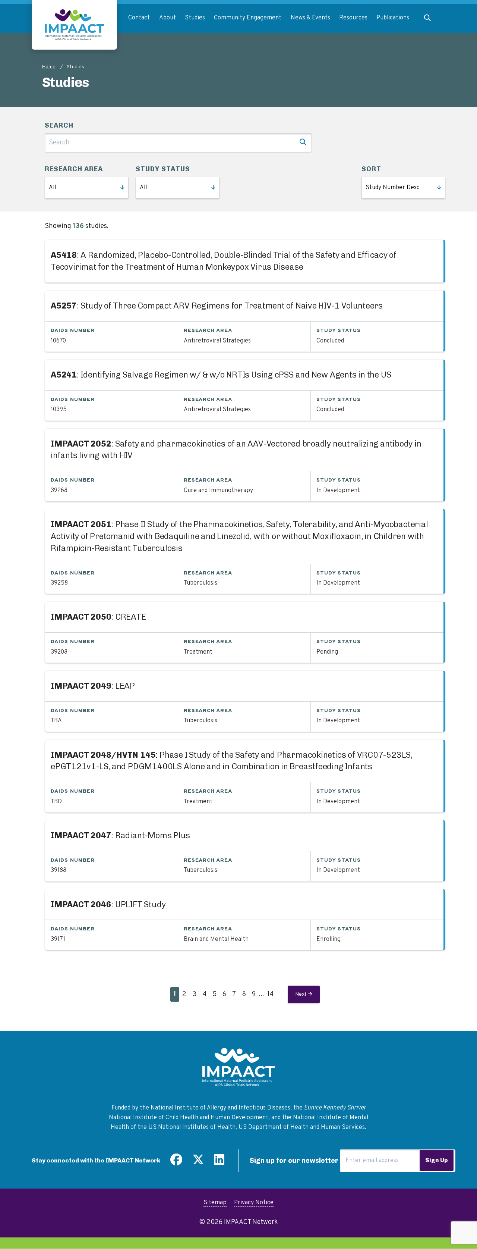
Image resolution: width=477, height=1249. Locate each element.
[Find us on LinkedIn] (219, 1162)
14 (272, 994)
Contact (139, 18)
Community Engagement (247, 18)
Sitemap (215, 1202)
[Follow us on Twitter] (198, 1162)
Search (59, 125)
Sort (371, 169)
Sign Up (436, 1160)
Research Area (73, 169)
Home (49, 67)
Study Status (163, 169)
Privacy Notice (254, 1202)
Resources (353, 18)
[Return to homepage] (74, 24)
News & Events (310, 18)
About (167, 18)
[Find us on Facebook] (176, 1162)
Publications (392, 18)
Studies (195, 18)
